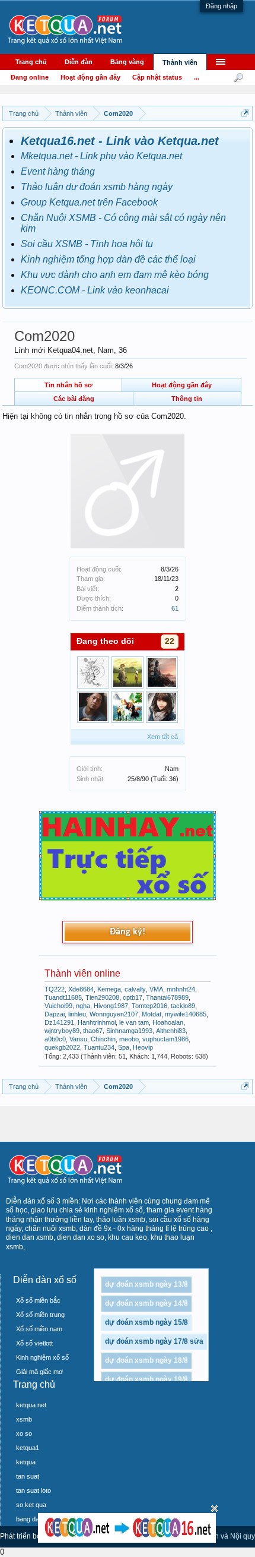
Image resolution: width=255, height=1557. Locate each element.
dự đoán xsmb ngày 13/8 (146, 1284)
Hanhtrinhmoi (97, 1022)
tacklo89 (183, 1005)
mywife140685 (185, 1014)
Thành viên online (82, 973)
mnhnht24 (181, 989)
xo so (24, 1433)
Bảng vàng (127, 61)
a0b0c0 (55, 1039)
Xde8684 (81, 989)
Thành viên (179, 62)
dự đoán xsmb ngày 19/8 (146, 1379)
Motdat (151, 1014)
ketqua (26, 1462)
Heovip (143, 1047)
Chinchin (103, 1039)
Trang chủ (31, 61)
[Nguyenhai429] (162, 672)
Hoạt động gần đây (182, 385)
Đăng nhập (221, 6)
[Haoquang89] (93, 672)
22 (169, 641)
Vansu (78, 1039)
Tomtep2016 (149, 1005)
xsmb (24, 1419)
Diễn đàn (79, 61)
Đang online (30, 77)
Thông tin (186, 398)
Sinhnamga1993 (129, 1030)
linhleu (77, 1014)
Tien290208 (102, 997)
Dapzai (54, 1014)
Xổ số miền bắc (38, 1300)
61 (175, 608)
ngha (83, 1005)
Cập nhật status (157, 77)
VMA (156, 989)
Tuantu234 (99, 1047)
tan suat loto (33, 1490)
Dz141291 (59, 1022)
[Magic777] (162, 707)
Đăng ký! (127, 932)
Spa (123, 1047)
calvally (135, 989)
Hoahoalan (167, 1022)
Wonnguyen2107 (114, 1014)
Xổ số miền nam (39, 1328)
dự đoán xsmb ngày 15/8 (146, 1322)
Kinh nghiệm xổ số (42, 1357)
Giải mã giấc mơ (39, 1371)
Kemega (109, 989)
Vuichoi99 (58, 1005)
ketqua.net (31, 1404)
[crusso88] (93, 707)
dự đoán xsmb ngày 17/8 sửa (154, 1341)
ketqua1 (27, 1447)
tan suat (27, 1476)
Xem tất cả (162, 736)
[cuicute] (127, 707)
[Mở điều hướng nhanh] (245, 113)
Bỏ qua (214, 1508)
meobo (129, 1039)
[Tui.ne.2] (127, 672)
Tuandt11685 (63, 997)
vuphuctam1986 (165, 1039)
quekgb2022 (62, 1047)
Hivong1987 (111, 1005)
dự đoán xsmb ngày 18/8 (146, 1360)
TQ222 (54, 989)
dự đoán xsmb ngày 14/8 (146, 1303)
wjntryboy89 (61, 1030)
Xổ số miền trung (40, 1314)
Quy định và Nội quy (222, 1536)
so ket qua (31, 1504)
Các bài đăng (73, 398)
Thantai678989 (167, 997)
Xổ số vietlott (34, 1343)
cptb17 (132, 997)
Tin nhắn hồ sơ (68, 385)
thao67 (93, 1030)
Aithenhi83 (171, 1030)
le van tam (134, 1022)
